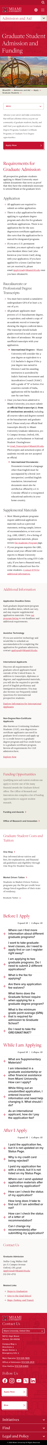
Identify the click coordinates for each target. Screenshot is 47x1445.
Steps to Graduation (17, 1291)
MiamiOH (7, 90)
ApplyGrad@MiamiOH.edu (26, 270)
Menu (8, 106)
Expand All (23, 923)
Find (6, 1427)
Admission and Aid (17, 18)
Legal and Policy (15, 1435)
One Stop (8, 852)
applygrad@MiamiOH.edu (24, 650)
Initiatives (10, 1419)
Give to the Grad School (19, 1295)
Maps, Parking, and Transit (20, 1300)
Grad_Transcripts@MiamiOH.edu (27, 446)
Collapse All (36, 923)
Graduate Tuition (10, 898)
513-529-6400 (21, 1366)
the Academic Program (25, 542)
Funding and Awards (13, 812)
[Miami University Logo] (11, 10)
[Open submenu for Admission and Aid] (44, 18)
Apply (36, 90)
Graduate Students (11, 93)
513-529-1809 (23, 1358)
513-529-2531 (27, 1362)
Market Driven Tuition (14, 877)
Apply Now (11, 145)
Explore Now (9, 756)
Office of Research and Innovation (20, 821)
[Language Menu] (36, 10)
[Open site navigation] (43, 10)
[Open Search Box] (43, 2)
